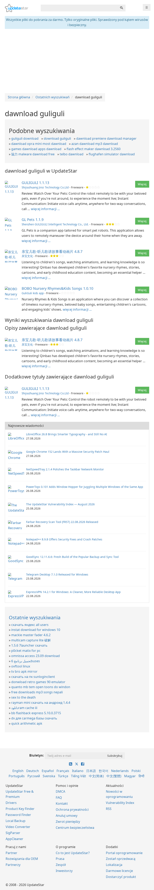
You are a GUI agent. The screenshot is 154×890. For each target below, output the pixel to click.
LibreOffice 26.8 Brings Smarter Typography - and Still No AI (66, 434)
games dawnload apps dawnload (36, 149)
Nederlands (120, 771)
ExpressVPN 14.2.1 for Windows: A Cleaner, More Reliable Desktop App (73, 592)
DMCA (60, 791)
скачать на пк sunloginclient (33, 676)
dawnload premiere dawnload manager (106, 138)
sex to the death (23, 697)
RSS (108, 809)
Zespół (61, 865)
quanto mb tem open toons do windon (40, 687)
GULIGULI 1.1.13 (35, 182)
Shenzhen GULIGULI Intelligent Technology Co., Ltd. (55, 224)
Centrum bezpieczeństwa (75, 827)
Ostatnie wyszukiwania (34, 617)
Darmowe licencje (119, 871)
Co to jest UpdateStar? (73, 853)
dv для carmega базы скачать (34, 718)
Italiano (77, 771)
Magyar (130, 776)
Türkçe (63, 776)
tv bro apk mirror (24, 671)
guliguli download (24, 138)
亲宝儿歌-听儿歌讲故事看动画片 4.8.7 (52, 251)
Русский (33, 776)
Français (63, 771)
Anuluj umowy (66, 815)
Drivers (11, 802)
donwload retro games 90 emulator (38, 682)
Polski (136, 771)
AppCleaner (14, 839)
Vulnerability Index (120, 802)
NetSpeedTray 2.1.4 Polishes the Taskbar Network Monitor (65, 469)
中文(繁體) (113, 776)
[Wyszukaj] (122, 8)
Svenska (49, 776)
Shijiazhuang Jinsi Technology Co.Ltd (45, 187)
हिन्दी (141, 776)
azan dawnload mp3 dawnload (94, 143)
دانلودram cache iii (24, 708)
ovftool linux (20, 666)
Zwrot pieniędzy (68, 821)
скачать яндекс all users (30, 624)
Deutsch (32, 771)
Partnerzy (13, 865)
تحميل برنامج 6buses (25, 661)
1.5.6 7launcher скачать (29, 645)
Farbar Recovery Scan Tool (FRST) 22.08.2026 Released (62, 522)
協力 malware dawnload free (33, 154)
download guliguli (57, 138)
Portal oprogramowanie (124, 853)
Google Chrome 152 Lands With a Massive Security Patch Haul (67, 452)
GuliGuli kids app (33, 293)
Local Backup (15, 821)
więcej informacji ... (45, 209)
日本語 (91, 771)
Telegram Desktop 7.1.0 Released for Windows (57, 574)
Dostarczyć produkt (121, 877)
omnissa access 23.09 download (35, 656)
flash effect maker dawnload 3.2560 (94, 149)
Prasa (60, 858)
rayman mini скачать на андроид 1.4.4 (40, 702)
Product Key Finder (20, 809)
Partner (11, 853)
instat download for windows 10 (35, 630)
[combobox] (79, 8)
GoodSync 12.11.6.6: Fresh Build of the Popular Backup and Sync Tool (72, 557)
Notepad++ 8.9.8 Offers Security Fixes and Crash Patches (64, 539)
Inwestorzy (64, 871)
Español (48, 771)
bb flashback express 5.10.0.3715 (36, 713)
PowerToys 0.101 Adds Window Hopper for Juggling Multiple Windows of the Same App (84, 487)
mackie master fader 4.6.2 (31, 635)
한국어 (103, 771)
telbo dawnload (71, 154)
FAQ (59, 797)
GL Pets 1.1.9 (33, 219)
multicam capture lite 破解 (31, 640)
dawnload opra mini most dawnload (38, 143)
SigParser (13, 833)
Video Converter (18, 827)
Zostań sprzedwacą (120, 858)
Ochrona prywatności (72, 809)
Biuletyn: (36, 755)
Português (17, 776)
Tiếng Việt (78, 776)
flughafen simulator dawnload (112, 154)
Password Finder (18, 815)
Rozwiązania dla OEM (22, 858)
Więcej (142, 184)
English (17, 771)
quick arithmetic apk (26, 723)
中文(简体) (96, 776)
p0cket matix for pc (26, 650)
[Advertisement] (77, 61)
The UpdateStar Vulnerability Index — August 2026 (60, 504)
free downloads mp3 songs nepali (37, 692)
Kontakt (62, 803)
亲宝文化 (27, 256)
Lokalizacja (114, 865)
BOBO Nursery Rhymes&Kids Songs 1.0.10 (57, 288)
